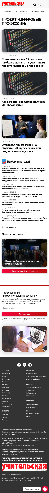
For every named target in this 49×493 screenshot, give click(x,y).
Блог (28, 416)
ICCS (28, 411)
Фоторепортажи (12, 234)
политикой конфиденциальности (25, 319)
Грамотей (5, 395)
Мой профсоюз (31, 393)
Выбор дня (5, 387)
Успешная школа (38, 11)
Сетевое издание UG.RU (33, 387)
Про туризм (5, 390)
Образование (6, 373)
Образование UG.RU (9, 11)
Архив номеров (31, 396)
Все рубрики (6, 406)
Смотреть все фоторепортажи (24, 271)
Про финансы (6, 398)
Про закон (5, 382)
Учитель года (24, 11)
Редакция (5, 414)
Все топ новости (9, 227)
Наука (4, 376)
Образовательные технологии (36, 376)
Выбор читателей (18, 161)
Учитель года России (33, 379)
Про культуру (6, 379)
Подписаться (24, 314)
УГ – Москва (30, 390)
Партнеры (5, 420)
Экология (5, 384)
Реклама (4, 417)
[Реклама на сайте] (45, 489)
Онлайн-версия (31, 407)
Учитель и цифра (7, 404)
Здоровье (5, 401)
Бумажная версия (32, 404)
